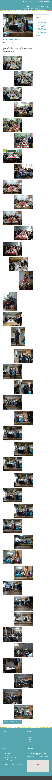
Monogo (14, 778)
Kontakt (39, 4)
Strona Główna (22, 4)
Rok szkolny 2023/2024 (41, 29)
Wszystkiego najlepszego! (12, 39)
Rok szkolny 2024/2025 (41, 31)
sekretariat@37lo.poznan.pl (11, 760)
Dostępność (44, 4)
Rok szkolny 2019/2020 (41, 24)
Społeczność (34, 4)
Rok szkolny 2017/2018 (41, 21)
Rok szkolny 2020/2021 (41, 25)
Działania (30, 4)
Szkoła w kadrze (18, 42)
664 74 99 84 (8, 753)
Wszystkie (24, 42)
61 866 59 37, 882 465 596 (11, 757)
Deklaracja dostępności (33, 744)
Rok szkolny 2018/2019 (9, 42)
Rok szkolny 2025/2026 (41, 32)
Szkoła (26, 4)
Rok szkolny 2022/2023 (41, 28)
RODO (48, 4)
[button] (49, 1)
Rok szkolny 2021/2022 (41, 26)
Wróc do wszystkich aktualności (12, 721)
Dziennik (30, 735)
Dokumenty (30, 737)
